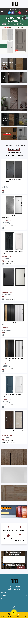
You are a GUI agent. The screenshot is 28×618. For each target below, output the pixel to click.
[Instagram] (19, 12)
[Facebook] (16, 12)
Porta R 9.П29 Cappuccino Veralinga (14, 430)
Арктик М (14, 215)
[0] (26, 11)
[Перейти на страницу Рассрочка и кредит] (14, 34)
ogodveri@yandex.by (14, 589)
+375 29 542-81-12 (14, 10)
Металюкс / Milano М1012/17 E (14, 394)
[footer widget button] (14, 592)
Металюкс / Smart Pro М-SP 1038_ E (14, 251)
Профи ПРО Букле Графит (14, 179)
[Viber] (12, 12)
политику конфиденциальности (17, 565)
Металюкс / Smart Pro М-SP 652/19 (14, 358)
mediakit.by (14, 607)
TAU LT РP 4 (14, 322)
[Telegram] (9, 12)
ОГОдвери (14, 606)
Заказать (20, 567)
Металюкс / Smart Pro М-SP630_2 (14, 286)
